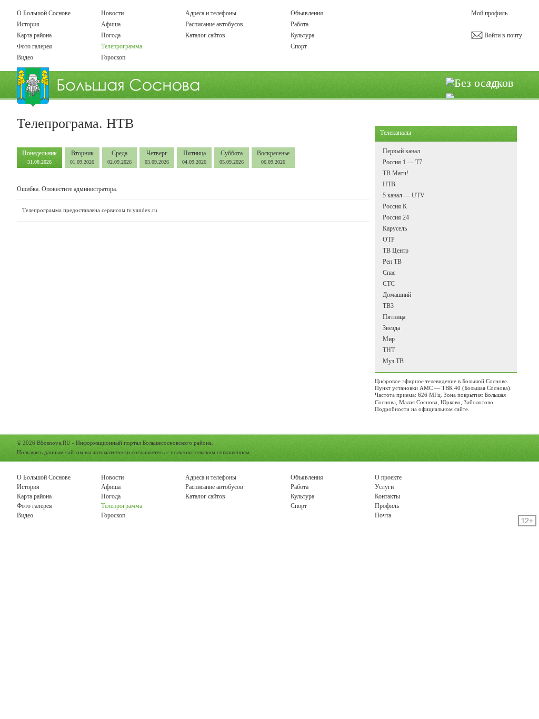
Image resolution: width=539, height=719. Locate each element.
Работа (299, 24)
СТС (389, 283)
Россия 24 (396, 217)
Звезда (391, 328)
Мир (389, 339)
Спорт (299, 46)
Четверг (157, 157)
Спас (389, 272)
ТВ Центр (395, 250)
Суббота (231, 157)
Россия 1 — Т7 (402, 162)
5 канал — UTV (404, 195)
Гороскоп (113, 57)
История (28, 24)
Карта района (34, 35)
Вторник (82, 157)
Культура (302, 35)
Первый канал (401, 151)
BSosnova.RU (54, 443)
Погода (111, 35)
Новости (112, 13)
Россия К (395, 206)
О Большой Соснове (44, 13)
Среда (119, 157)
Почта (383, 515)
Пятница (194, 157)
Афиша (111, 24)
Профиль (387, 506)
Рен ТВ (392, 261)
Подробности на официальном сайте (421, 409)
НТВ (389, 184)
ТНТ (389, 350)
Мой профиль (489, 13)
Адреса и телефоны (210, 13)
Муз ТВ (393, 361)
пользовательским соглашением (210, 452)
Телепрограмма (121, 46)
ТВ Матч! (395, 173)
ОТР (389, 239)
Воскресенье (273, 157)
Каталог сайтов (205, 35)
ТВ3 (388, 305)
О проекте (388, 477)
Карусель (395, 228)
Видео (25, 57)
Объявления (307, 13)
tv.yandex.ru (142, 210)
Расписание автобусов (214, 24)
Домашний (397, 294)
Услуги (384, 487)
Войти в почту (502, 35)
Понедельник (39, 157)
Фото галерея (34, 46)
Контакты (387, 496)
